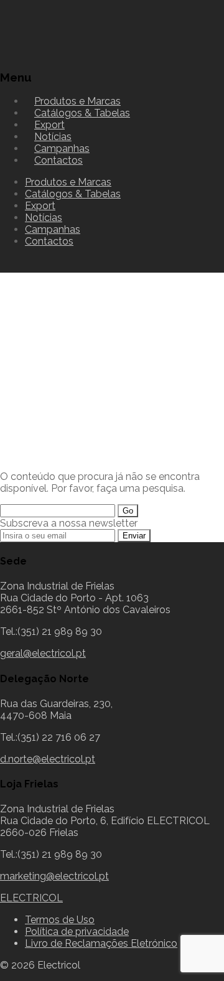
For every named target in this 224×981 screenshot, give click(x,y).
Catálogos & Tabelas (82, 113)
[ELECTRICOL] (65, 53)
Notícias (43, 217)
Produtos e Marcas (68, 182)
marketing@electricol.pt (54, 876)
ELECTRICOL (31, 898)
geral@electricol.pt (43, 653)
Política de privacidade (77, 931)
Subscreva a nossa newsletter (69, 523)
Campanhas (52, 229)
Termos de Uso (60, 920)
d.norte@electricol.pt (47, 759)
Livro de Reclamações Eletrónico (101, 943)
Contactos (58, 160)
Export (40, 206)
